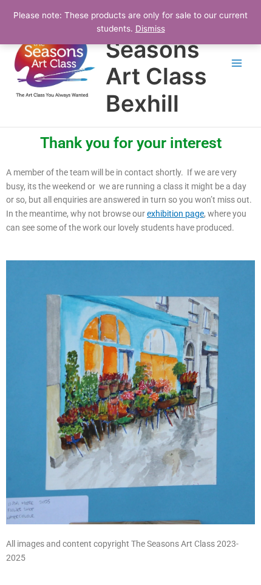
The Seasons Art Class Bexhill (156, 63)
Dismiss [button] (150, 28)
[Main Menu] (237, 63)
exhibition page (175, 213)
